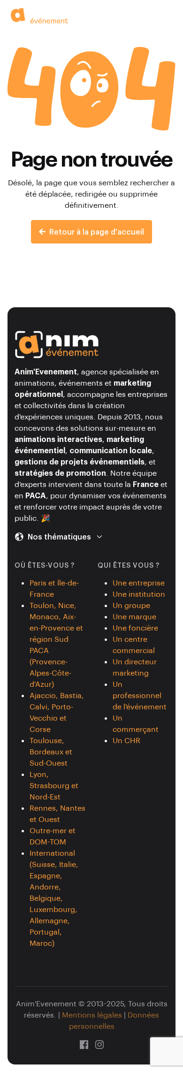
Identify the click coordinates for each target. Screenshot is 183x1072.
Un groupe (131, 605)
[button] (170, 15)
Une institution (139, 593)
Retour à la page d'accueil (96, 231)
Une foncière (135, 627)
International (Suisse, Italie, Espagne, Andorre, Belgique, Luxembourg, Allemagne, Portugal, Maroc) (54, 897)
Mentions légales (92, 1014)
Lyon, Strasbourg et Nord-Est (54, 785)
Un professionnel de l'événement (140, 695)
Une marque (134, 616)
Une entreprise (139, 582)
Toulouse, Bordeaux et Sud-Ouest (51, 751)
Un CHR (126, 740)
